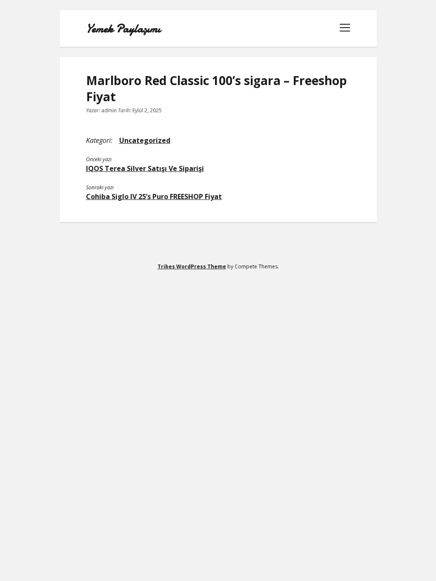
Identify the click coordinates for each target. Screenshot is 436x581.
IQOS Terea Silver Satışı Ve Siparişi (145, 168)
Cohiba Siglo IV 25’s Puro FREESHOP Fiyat (154, 196)
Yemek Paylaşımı (123, 28)
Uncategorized (144, 140)
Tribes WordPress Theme (192, 266)
